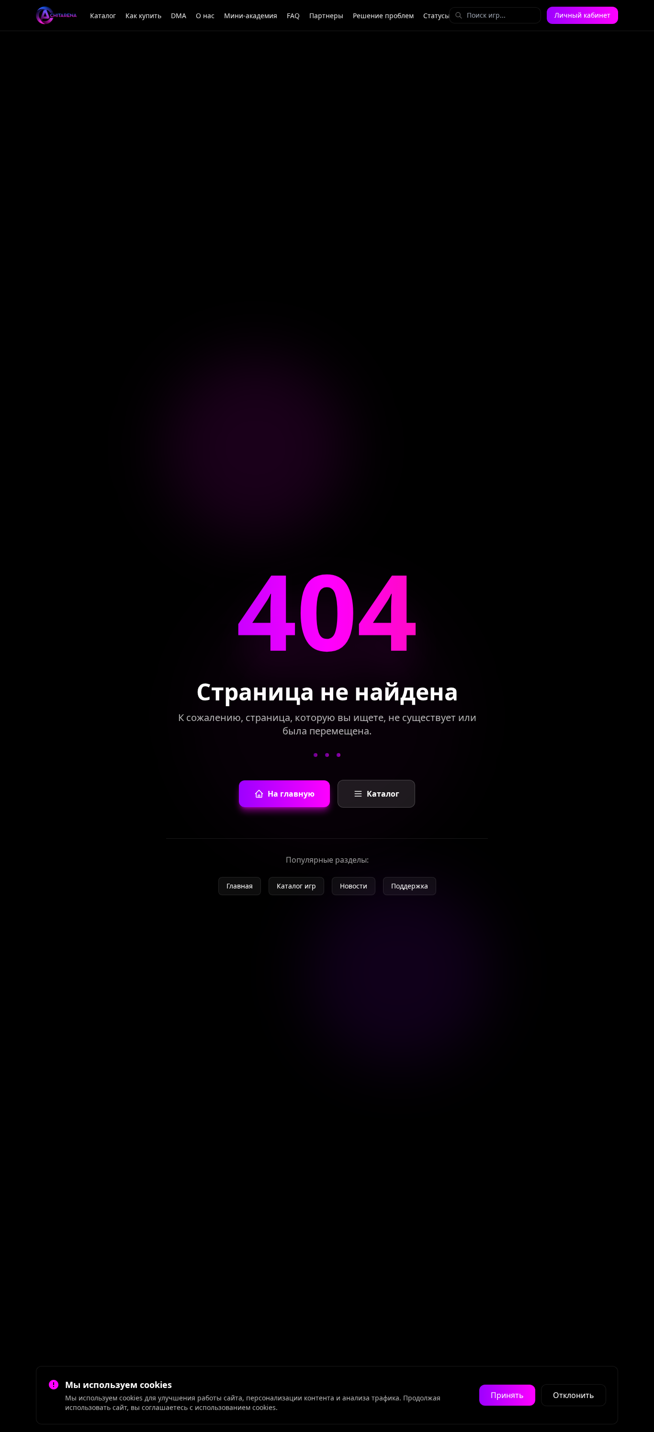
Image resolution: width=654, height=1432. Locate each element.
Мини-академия (250, 15)
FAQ (293, 15)
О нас (205, 15)
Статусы (436, 15)
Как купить (143, 15)
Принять (507, 1395)
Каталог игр (296, 885)
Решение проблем (383, 15)
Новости (353, 885)
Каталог (103, 15)
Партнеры (326, 15)
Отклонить (573, 1395)
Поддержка (409, 885)
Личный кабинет (582, 15)
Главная (239, 885)
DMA (178, 15)
